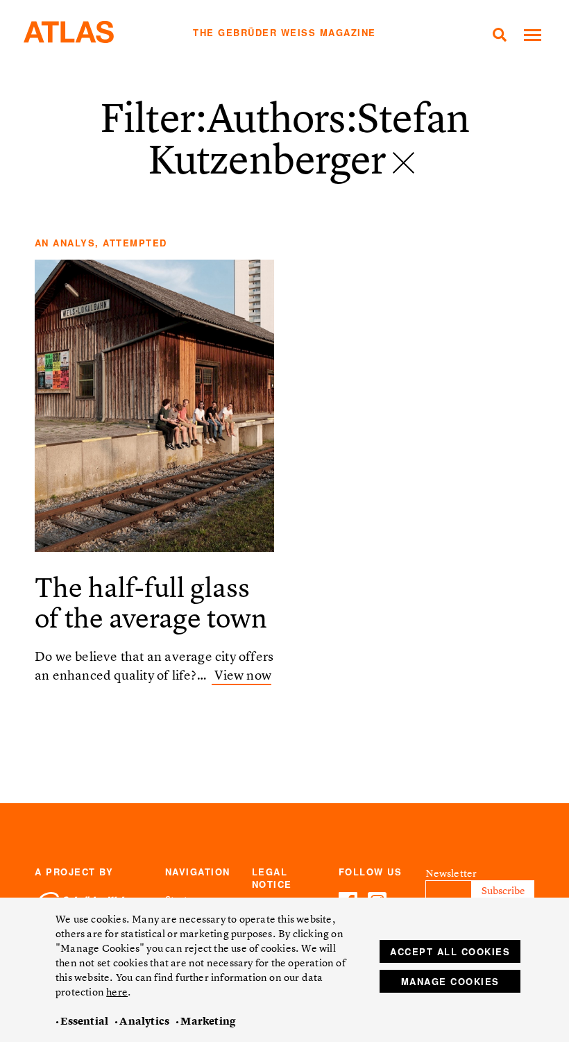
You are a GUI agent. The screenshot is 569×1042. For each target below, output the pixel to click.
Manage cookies (450, 981)
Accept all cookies (450, 951)
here (117, 991)
